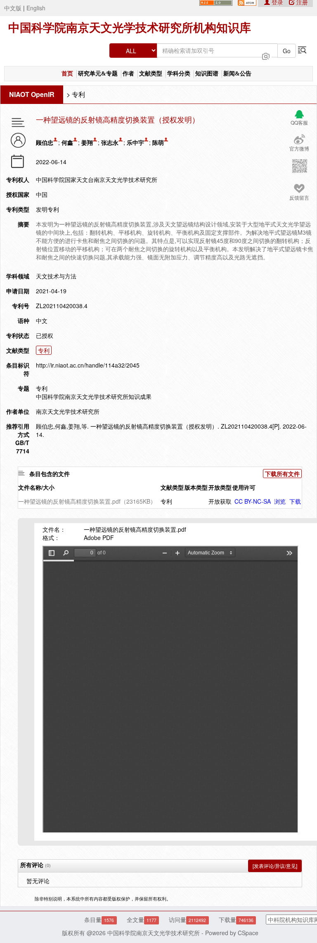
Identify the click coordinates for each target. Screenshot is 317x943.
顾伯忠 (44, 142)
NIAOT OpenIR (31, 94)
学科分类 (178, 74)
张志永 (109, 142)
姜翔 (87, 142)
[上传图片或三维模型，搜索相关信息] (266, 55)
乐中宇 (135, 142)
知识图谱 (206, 74)
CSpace (248, 933)
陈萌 (158, 142)
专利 (78, 94)
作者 (128, 74)
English (35, 8)
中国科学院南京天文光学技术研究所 (153, 933)
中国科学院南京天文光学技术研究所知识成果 (93, 396)
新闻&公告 (237, 74)
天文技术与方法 (56, 276)
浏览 (280, 501)
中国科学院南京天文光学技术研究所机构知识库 (129, 27)
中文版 (12, 8)
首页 (67, 74)
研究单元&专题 (98, 74)
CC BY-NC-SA (252, 501)
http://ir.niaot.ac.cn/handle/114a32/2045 (88, 365)
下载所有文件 (282, 473)
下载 (295, 501)
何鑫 (67, 142)
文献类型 (150, 74)
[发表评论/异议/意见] (275, 865)
